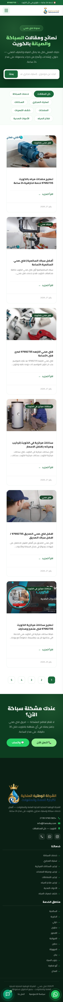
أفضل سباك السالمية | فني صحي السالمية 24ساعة (33, 262)
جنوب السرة (52, 960)
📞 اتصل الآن (44, 742)
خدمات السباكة (21, 94)
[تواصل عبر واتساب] (55, 994)
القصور (54, 933)
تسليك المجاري (40, 102)
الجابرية (54, 916)
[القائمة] (6, 10)
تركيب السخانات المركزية (46, 866)
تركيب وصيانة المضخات (46, 871)
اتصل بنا (21, 994)
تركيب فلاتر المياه (49, 882)
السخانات (19, 102)
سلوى (54, 927)
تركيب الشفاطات (49, 877)
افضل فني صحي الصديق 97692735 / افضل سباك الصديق (31, 535)
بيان (55, 954)
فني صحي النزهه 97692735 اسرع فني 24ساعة (34, 353)
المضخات (43, 110)
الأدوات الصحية (21, 118)
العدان (54, 971)
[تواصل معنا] (7, 994)
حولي (54, 922)
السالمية (53, 911)
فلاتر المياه (44, 118)
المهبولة (53, 949)
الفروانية (53, 938)
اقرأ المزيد (47, 194)
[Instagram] (57, 837)
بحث (11, 74)
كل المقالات (43, 94)
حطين (54, 943)
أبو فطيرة (52, 965)
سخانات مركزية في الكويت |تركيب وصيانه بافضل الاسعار (32, 444)
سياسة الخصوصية (37, 994)
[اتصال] (42, 837)
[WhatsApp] (50, 837)
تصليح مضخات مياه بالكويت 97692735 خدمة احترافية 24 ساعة (33, 181)
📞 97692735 (13, 2)
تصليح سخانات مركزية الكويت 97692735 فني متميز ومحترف (35, 627)
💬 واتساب (18, 742)
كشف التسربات (22, 110)
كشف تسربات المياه (48, 893)
